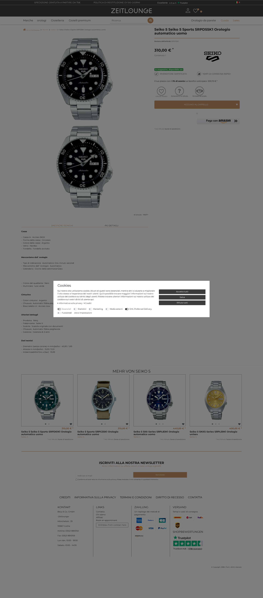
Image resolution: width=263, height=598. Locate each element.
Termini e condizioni (136, 497)
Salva (182, 297)
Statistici (82, 309)
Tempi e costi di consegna (185, 511)
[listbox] (47, 400)
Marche (28, 20)
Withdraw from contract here (112, 525)
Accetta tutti (182, 291)
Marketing (98, 309)
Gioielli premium (80, 20)
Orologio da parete (203, 20)
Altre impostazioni (83, 313)
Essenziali (66, 309)
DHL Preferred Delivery (140, 309)
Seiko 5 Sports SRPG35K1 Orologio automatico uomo (97, 433)
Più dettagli (111, 225)
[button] (218, 121)
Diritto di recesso (170, 497)
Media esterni (116, 309)
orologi (41, 20)
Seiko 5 (54, 30)
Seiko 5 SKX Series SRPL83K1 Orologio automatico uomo (156, 433)
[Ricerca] (150, 20)
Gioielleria (57, 20)
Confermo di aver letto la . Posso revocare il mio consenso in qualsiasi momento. (118, 479)
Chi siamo (101, 514)
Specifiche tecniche (62, 225)
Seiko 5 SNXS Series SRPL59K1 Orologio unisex (213, 433)
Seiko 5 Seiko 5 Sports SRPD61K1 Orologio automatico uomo (46, 433)
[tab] (62, 224)
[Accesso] (188, 10)
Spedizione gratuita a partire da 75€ (57, 2)
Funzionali (67, 313)
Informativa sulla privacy (95, 497)
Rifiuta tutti (182, 302)
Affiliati (99, 517)
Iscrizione (160, 475)
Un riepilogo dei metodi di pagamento (147, 513)
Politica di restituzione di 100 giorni (116, 2)
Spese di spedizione (172, 129)
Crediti (64, 497)
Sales (236, 20)
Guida (225, 20)
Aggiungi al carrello (196, 104)
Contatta (195, 497)
